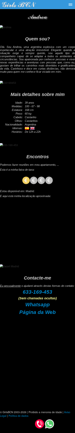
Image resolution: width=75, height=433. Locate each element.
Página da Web (37, 312)
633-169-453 (37, 292)
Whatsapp (37, 304)
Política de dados (18, 416)
